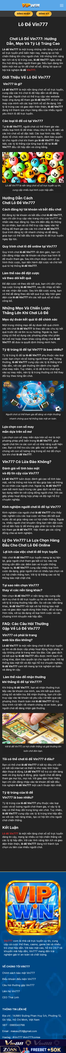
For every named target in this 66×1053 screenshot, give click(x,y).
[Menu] (62, 5)
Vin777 (31, 70)
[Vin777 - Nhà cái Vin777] (31, 5)
